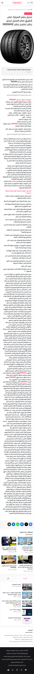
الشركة (14, 181)
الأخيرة (25, 578)
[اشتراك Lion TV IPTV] (27, 612)
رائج (8, 578)
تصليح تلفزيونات (16, 584)
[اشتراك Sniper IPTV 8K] (27, 620)
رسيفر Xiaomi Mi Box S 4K (26, 641)
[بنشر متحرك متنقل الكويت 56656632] (8, 559)
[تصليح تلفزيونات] (27, 587)
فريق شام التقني (13, 665)
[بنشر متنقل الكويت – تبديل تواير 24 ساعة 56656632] (8, 541)
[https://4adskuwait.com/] (17, 2)
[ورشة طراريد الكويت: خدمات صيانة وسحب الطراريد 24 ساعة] (25, 541)
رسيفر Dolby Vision (17, 637)
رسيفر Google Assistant (27, 639)
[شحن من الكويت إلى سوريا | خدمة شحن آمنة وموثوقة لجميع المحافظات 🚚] (27, 603)
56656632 (15, 124)
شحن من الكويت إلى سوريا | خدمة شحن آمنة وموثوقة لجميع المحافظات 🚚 (11, 602)
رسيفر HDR (17, 639)
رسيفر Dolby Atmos (28, 637)
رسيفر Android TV (18, 635)
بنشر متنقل (11, 9)
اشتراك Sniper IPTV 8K (14, 618)
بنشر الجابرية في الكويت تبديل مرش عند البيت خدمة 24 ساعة (25, 567)
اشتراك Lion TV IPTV (15, 609)
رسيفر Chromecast (8, 635)
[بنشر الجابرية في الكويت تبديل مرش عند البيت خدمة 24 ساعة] (25, 559)
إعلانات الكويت (23, 650)
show (28, 72)
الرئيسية (29, 9)
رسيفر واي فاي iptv (14, 641)
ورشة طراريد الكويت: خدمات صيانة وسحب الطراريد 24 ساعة (27, 548)
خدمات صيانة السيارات (20, 9)
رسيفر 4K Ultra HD (28, 635)
